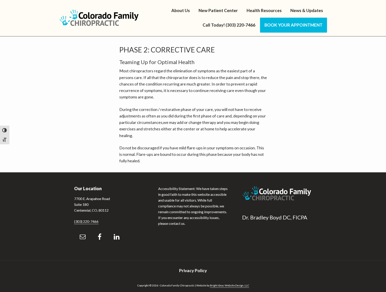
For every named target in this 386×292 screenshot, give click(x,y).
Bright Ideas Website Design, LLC (229, 285)
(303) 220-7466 (86, 221)
